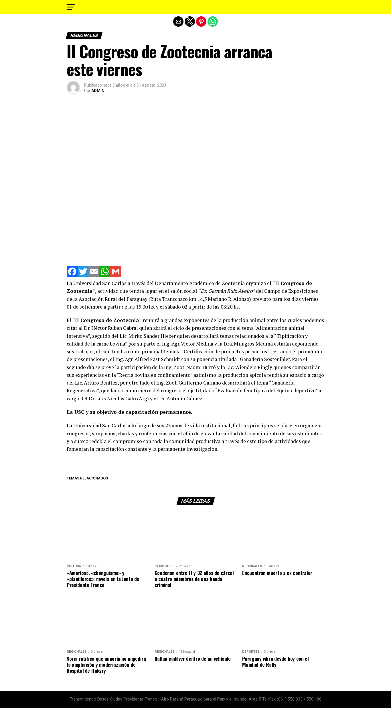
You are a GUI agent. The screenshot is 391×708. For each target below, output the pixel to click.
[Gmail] (115, 275)
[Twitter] (83, 275)
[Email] (93, 275)
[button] (71, 7)
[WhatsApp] (104, 275)
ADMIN (97, 90)
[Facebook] (72, 275)
